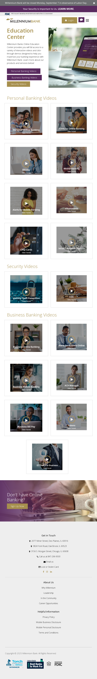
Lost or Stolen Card (49, 566)
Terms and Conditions (48, 632)
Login (70, 20)
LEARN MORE (66, 9)
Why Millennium (48, 587)
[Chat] (81, 19)
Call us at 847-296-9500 (48, 556)
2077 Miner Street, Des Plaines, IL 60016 (48, 541)
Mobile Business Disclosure (48, 622)
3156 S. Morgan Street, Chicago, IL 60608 (48, 551)
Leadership (48, 593)
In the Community (48, 598)
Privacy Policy (49, 617)
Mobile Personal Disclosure (48, 627)
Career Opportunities (48, 603)
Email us (48, 561)
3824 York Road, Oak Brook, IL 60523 (49, 546)
